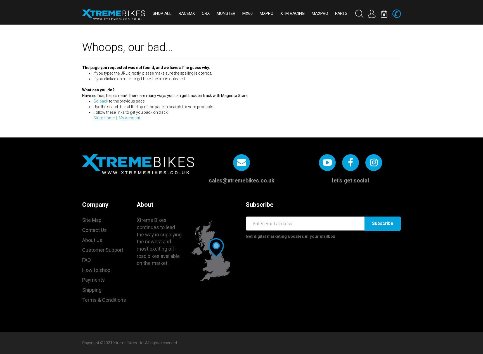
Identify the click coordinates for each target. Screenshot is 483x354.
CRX (206, 13)
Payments (93, 280)
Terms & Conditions (104, 300)
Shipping (91, 290)
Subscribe (382, 223)
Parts (341, 13)
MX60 (247, 13)
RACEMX (187, 13)
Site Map (91, 220)
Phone (396, 13)
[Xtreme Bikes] (113, 14)
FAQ (86, 260)
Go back (100, 101)
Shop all (162, 13)
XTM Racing (292, 13)
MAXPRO (320, 13)
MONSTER (226, 13)
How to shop (96, 270)
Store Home (104, 118)
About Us (92, 240)
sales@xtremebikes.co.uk (241, 180)
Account (372, 13)
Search (359, 13)
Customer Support (102, 250)
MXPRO (266, 13)
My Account (129, 118)
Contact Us (94, 230)
